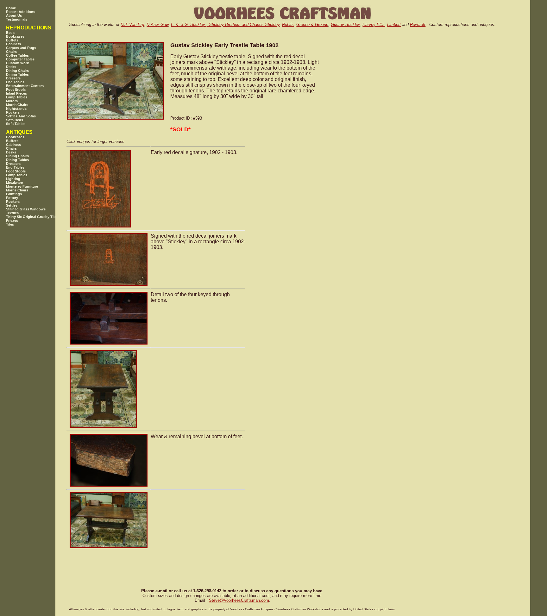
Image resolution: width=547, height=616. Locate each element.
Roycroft (417, 24)
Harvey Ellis (373, 24)
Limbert (394, 24)
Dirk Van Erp (132, 24)
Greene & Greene (312, 24)
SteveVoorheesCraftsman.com (239, 600)
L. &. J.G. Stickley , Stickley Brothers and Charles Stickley (225, 24)
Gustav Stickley (345, 24)
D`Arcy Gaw (157, 24)
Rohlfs (288, 24)
